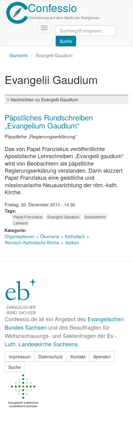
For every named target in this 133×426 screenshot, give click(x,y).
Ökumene (49, 236)
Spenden (102, 356)
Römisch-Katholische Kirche (32, 242)
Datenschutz (50, 356)
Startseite (18, 55)
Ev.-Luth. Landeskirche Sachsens (61, 339)
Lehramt (21, 223)
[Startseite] (17, 13)
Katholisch (75, 236)
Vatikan (72, 242)
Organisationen (20, 236)
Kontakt (78, 356)
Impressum (20, 356)
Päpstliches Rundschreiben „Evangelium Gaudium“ (49, 121)
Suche (14, 367)
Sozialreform (95, 216)
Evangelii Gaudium (63, 216)
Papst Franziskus (28, 216)
